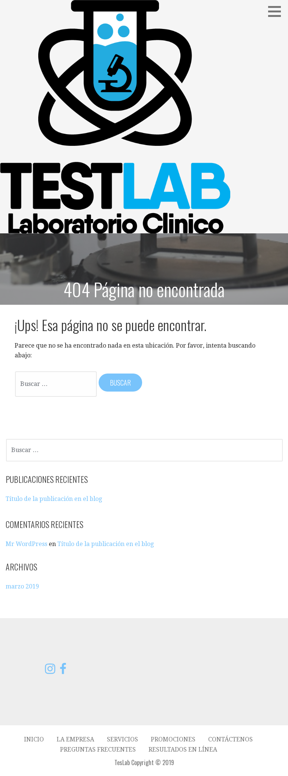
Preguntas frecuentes (98, 749)
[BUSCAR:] (56, 383)
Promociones (173, 739)
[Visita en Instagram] (50, 671)
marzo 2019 (22, 586)
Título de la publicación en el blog (54, 498)
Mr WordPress (26, 544)
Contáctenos (230, 739)
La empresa (75, 739)
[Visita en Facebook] (63, 671)
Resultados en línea (182, 749)
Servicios (122, 739)
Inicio (34, 739)
